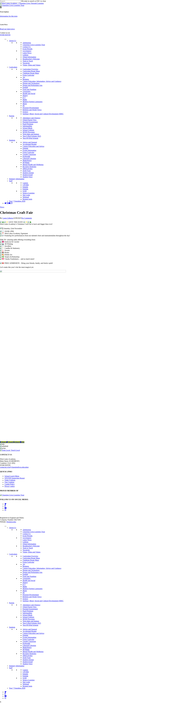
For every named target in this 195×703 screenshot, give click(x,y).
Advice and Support (30, 142)
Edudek (25, 187)
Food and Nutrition (29, 89)
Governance (27, 51)
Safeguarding (27, 126)
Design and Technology (31, 83)
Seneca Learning (29, 193)
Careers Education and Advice (33, 146)
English (25, 87)
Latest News (27, 53)
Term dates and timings (31, 134)
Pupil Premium (28, 124)
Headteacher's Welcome (31, 59)
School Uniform (28, 130)
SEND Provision (29, 132)
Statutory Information (16, 179)
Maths (25, 100)
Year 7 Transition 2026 (17, 201)
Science (25, 112)
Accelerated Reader (30, 144)
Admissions (27, 43)
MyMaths (26, 163)
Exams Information (29, 150)
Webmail (26, 197)
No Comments (26, 218)
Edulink (25, 148)
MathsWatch (27, 161)
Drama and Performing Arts (32, 85)
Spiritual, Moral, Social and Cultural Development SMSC (43, 114)
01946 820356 (5, 35)
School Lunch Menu (12, 476)
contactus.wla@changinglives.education (14, 467)
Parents (11, 116)
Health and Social (29, 93)
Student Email (28, 175)
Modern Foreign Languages (32, 102)
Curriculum (13, 67)
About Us (12, 41)
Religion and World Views (32, 110)
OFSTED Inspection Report (15, 478)
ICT (24, 98)
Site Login (26, 195)
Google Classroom (29, 154)
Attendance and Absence (31, 118)
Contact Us (27, 47)
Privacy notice (10, 486)
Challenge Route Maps (31, 73)
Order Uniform (10, 480)
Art (24, 77)
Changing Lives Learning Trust (34, 45)
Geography (27, 91)
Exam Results (27, 49)
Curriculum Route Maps (31, 71)
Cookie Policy (10, 484)
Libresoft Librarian (29, 158)
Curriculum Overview (30, 69)
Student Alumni (28, 173)
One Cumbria (9, 482)
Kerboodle (26, 156)
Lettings (25, 55)
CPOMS (26, 185)
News (2, 207)
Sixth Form (27, 171)
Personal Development (31, 108)
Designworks (11, 522)
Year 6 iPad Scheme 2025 (32, 136)
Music (25, 104)
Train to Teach (28, 61)
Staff (10, 181)
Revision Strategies (29, 167)
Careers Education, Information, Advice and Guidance (42, 81)
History (25, 95)
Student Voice (27, 177)
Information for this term (8, 16)
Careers (25, 183)
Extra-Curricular (28, 75)
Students (12, 140)
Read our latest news (7, 29)
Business (26, 79)
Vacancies (26, 63)
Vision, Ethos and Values (31, 65)
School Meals (27, 128)
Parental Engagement (30, 122)
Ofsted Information (29, 57)
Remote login (27, 199)
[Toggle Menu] (5, 39)
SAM (25, 191)
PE (24, 106)
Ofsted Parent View (30, 120)
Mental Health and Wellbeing (33, 165)
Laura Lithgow (8, 218)
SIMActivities (27, 169)
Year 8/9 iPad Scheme (30, 138)
